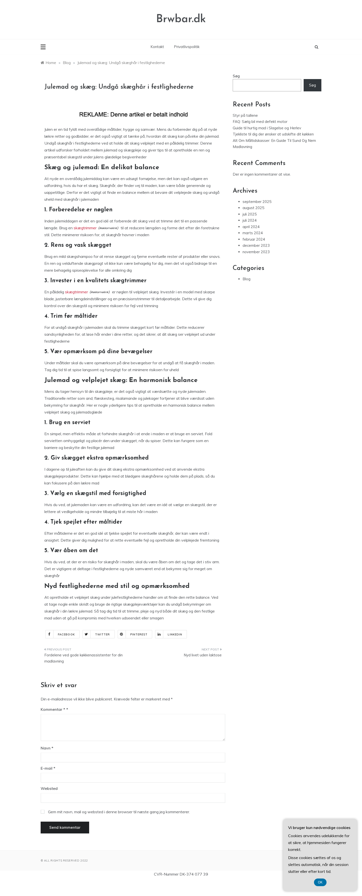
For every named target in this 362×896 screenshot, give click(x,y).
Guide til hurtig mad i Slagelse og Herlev (267, 128)
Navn (47, 748)
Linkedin (175, 634)
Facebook (66, 634)
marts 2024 (253, 233)
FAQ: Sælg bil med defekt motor (260, 121)
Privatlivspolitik (186, 46)
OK (320, 882)
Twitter (102, 634)
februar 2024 (254, 239)
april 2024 (251, 226)
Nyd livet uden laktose (203, 655)
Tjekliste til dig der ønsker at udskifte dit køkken (273, 134)
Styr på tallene (245, 115)
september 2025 (257, 201)
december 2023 (256, 245)
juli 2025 (250, 214)
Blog (246, 279)
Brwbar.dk (181, 19)
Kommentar (53, 709)
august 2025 (253, 207)
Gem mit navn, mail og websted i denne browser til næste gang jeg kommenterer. (119, 811)
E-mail (48, 768)
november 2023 (256, 251)
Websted (49, 788)
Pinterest (139, 634)
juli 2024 (250, 220)
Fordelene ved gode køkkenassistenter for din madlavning (83, 658)
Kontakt (157, 46)
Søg (236, 76)
